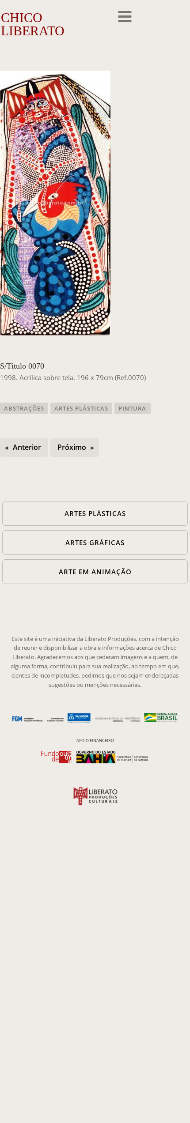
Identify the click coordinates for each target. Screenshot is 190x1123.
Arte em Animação (95, 571)
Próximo (71, 447)
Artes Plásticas (81, 408)
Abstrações (24, 408)
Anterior (27, 447)
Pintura (132, 408)
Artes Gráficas (95, 542)
